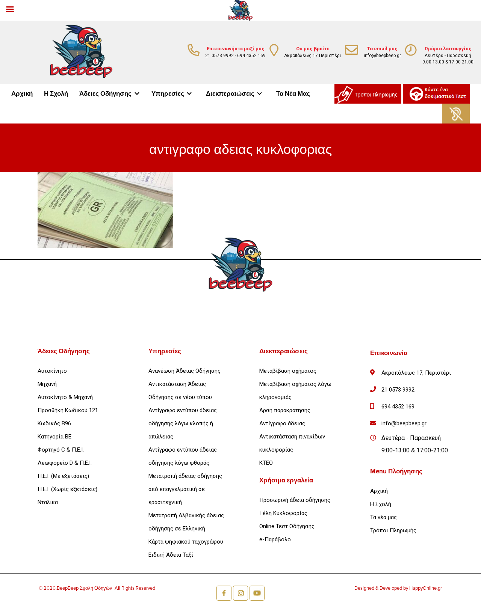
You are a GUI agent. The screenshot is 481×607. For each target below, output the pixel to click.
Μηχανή (47, 384)
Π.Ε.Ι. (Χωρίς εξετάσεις (67, 489)
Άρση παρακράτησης (284, 410)
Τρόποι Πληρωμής (393, 530)
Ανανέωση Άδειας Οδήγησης (184, 371)
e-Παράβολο (275, 539)
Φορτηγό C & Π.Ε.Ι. (61, 449)
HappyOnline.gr (425, 588)
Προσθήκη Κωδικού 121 (68, 410)
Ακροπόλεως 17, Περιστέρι (416, 372)
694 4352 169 (251, 55)
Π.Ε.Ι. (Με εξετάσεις (63, 476)
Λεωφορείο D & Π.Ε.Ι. (65, 462)
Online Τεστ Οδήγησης (287, 526)
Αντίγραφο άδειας (282, 423)
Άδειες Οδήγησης (105, 94)
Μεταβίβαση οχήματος (287, 371)
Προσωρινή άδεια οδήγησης (294, 500)
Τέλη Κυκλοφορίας (283, 513)
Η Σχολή (56, 94)
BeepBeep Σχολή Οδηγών (86, 588)
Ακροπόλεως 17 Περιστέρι (312, 55)
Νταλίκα (48, 502)
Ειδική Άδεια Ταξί (170, 554)
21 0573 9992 (219, 55)
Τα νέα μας (383, 517)
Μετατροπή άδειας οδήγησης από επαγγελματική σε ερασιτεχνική (185, 489)
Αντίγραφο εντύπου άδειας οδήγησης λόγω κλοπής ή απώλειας (182, 423)
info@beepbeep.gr (382, 55)
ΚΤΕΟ (266, 462)
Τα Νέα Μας (293, 94)
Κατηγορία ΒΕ (54, 436)
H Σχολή (380, 504)
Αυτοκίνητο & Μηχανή (65, 397)
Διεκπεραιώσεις (230, 94)
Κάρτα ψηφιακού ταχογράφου (185, 541)
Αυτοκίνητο (52, 371)
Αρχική (22, 94)
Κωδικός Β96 (54, 423)
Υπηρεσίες (167, 94)
